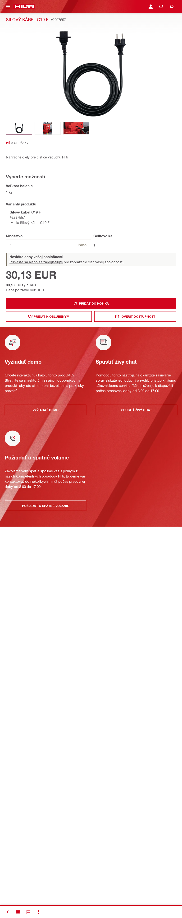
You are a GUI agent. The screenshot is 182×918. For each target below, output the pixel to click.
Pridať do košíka (94, 303)
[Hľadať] (171, 6)
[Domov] (24, 6)
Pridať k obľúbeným (51, 316)
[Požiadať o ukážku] (18, 912)
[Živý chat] (28, 912)
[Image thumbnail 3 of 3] (76, 128)
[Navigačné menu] (8, 6)
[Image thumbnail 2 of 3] (48, 128)
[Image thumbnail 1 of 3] (19, 128)
